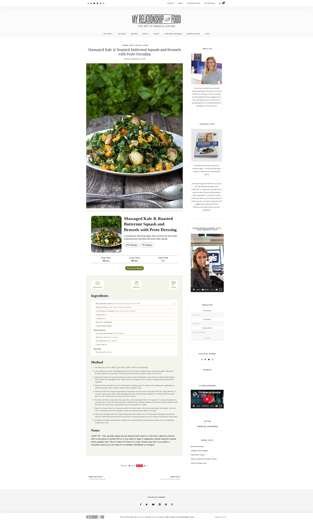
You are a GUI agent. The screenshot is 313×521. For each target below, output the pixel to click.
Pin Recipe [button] (147, 245)
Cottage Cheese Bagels (199, 450)
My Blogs (122, 34)
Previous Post (97, 478)
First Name (207, 310)
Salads (145, 45)
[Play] (194, 289)
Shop (207, 34)
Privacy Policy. (164, 517)
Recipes (134, 34)
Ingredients (97, 287)
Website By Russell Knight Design (182, 517)
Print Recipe (131, 245)
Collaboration (193, 3)
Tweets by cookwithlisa (207, 426)
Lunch (131, 45)
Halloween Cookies (198, 455)
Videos (156, 34)
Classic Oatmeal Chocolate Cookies (204, 459)
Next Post (170, 478)
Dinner (125, 45)
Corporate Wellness (173, 34)
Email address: (207, 328)
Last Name (207, 319)
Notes (173, 287)
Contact (171, 3)
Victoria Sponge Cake (199, 463)
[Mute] (216, 289)
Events (145, 34)
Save (140, 466)
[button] (174, 304)
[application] (207, 263)
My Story (108, 34)
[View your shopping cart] (222, 3)
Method (136, 287)
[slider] (205, 289)
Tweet (132, 466)
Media (180, 3)
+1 (147, 466)
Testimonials (209, 3)
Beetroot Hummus (197, 446)
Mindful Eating (193, 34)
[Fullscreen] (220, 289)
